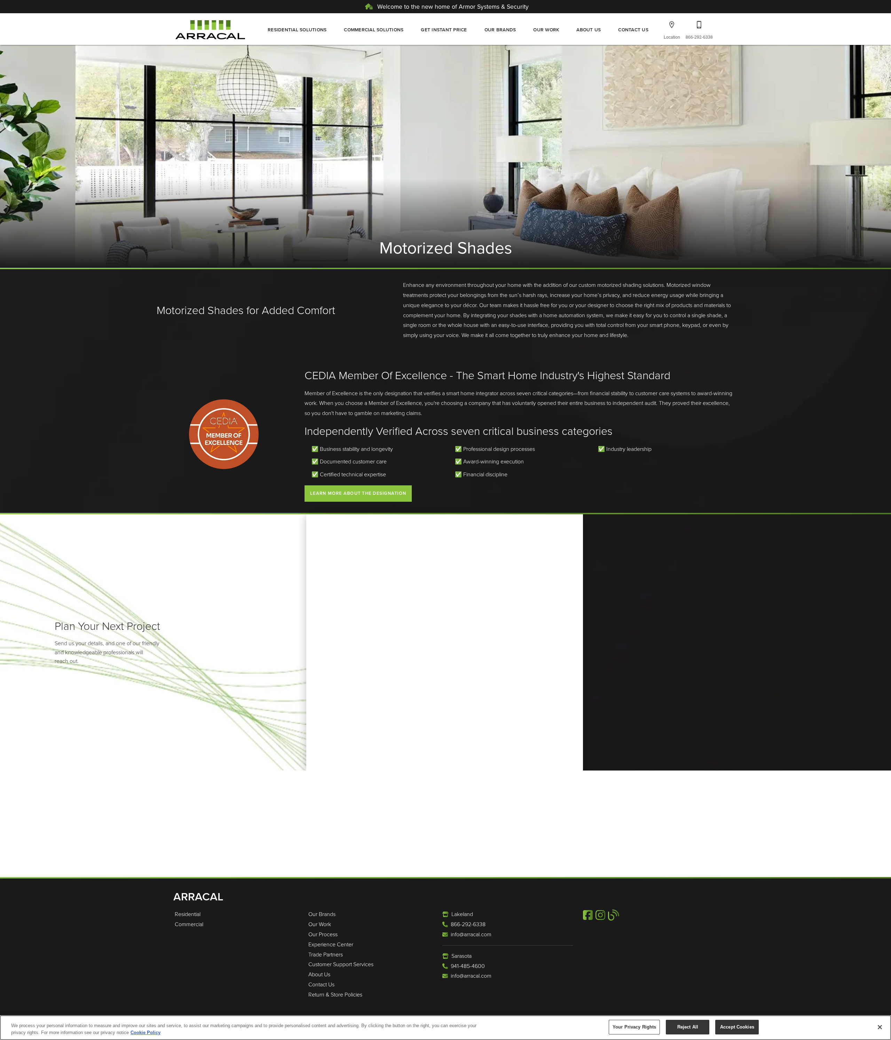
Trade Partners (325, 955)
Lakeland (462, 914)
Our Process (323, 934)
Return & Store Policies (335, 995)
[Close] (880, 1027)
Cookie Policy (145, 1032)
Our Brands (500, 29)
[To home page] (210, 29)
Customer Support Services (340, 964)
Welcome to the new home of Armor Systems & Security (452, 6)
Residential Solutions (297, 29)
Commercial (189, 924)
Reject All (687, 1027)
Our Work (546, 29)
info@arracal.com (471, 934)
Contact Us (633, 29)
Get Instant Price (444, 29)
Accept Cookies (737, 1027)
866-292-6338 (468, 924)
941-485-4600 (468, 966)
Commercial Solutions (373, 29)
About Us (588, 29)
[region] (445, 1027)
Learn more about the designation (358, 493)
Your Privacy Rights (634, 1027)
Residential (187, 914)
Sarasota (461, 956)
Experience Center (330, 944)
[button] (671, 24)
